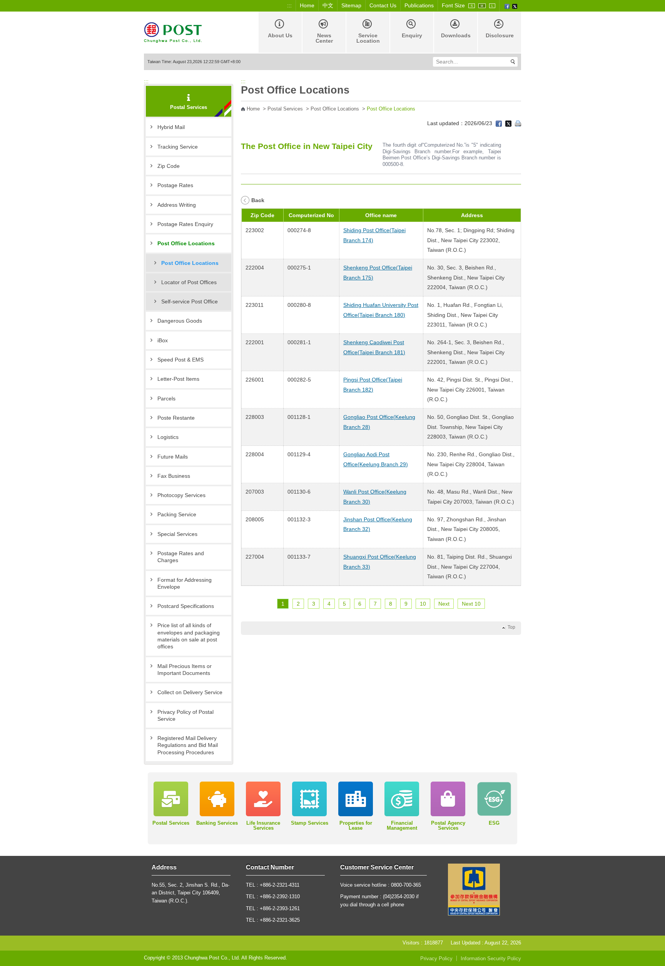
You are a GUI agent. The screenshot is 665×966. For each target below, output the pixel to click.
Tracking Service (177, 147)
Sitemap (351, 5)
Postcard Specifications (185, 606)
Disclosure (500, 35)
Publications (419, 5)
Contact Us (382, 5)
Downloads (456, 35)
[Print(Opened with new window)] (518, 123)
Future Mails (172, 457)
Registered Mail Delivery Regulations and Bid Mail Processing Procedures (187, 745)
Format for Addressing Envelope (184, 583)
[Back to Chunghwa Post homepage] (173, 32)
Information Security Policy (491, 958)
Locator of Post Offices (189, 282)
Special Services (177, 534)
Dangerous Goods (179, 321)
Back (257, 200)
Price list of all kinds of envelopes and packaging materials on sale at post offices (188, 636)
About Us (280, 35)
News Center (324, 38)
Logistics (168, 437)
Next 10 (471, 604)
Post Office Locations (186, 243)
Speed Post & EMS (180, 360)
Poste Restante (176, 418)
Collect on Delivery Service (189, 692)
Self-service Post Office (189, 301)
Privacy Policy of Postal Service (185, 715)
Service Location (368, 38)
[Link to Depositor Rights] (474, 889)
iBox (162, 340)
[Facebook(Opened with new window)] (507, 6)
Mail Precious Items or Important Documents (184, 669)
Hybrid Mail (171, 127)
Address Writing (176, 205)
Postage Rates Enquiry (185, 224)
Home (307, 5)
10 (423, 604)
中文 (327, 5)
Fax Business (173, 476)
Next (443, 604)
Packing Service (176, 514)
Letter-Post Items (178, 379)
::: (289, 5)
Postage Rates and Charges (180, 556)
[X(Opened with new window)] (514, 6)
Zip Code (168, 166)
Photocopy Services (181, 495)
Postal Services (285, 109)
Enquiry (412, 35)
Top (511, 627)
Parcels (166, 398)
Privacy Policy (436, 958)
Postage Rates (175, 185)
